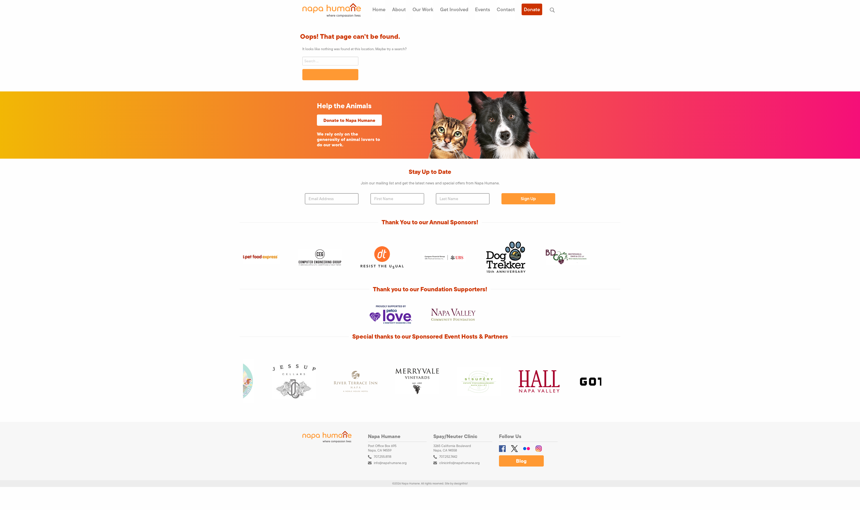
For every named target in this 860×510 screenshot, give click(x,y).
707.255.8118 (382, 456)
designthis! (461, 483)
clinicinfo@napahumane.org (459, 462)
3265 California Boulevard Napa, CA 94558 (452, 448)
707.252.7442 (448, 456)
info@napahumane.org (390, 462)
